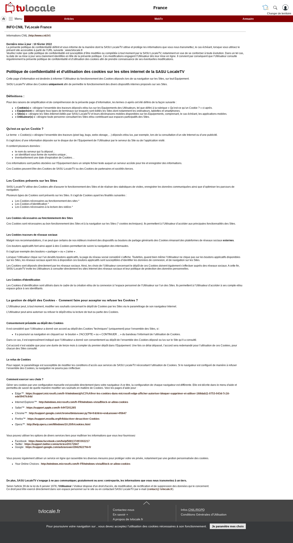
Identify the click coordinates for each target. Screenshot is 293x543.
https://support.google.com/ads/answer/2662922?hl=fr (58, 447)
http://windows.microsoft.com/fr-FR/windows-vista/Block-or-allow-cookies (83, 402)
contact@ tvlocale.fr (160, 489)
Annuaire (248, 18)
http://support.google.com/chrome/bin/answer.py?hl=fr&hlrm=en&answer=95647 (78, 413)
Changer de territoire (279, 13)
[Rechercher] (275, 7)
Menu (18, 18)
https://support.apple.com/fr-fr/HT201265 (51, 407)
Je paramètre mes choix (228, 526)
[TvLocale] (29, 8)
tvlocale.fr (49, 511)
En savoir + (120, 514)
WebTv (158, 18)
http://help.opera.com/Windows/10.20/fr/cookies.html (58, 424)
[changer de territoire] (265, 7)
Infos (193, 509)
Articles (69, 18)
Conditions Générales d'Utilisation (204, 514)
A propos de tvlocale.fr (128, 519)
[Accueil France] (3, 19)
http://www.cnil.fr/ (39, 35)
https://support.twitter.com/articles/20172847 (51, 444)
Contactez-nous (123, 509)
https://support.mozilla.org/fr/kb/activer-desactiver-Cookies (63, 418)
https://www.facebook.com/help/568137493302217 (59, 441)
